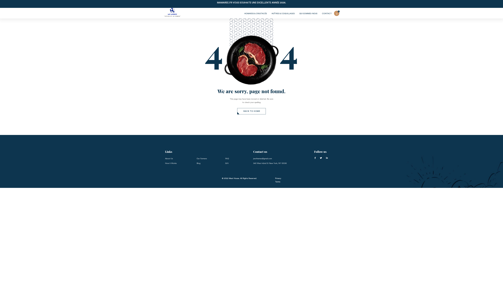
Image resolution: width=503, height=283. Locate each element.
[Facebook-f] (315, 158)
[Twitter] (321, 158)
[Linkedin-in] (327, 158)
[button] (251, 111)
